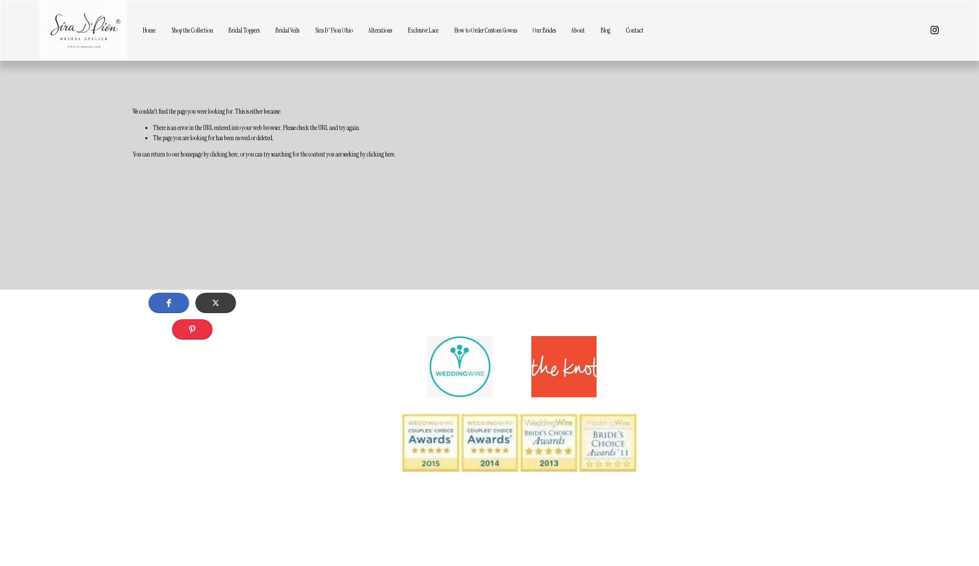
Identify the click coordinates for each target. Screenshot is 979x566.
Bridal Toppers (244, 30)
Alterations (380, 30)
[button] (168, 303)
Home (149, 30)
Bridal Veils (287, 30)
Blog (605, 30)
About (578, 30)
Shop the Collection (192, 30)
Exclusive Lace (423, 30)
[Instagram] (935, 30)
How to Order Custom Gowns (485, 30)
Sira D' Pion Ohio (334, 30)
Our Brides (544, 30)
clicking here (224, 154)
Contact (634, 30)
